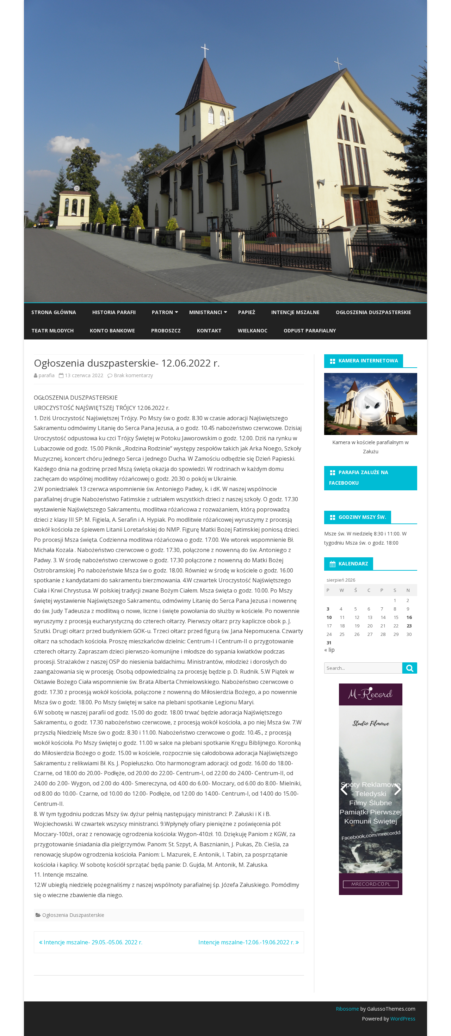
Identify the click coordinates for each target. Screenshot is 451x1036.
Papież (246, 312)
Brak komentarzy (133, 375)
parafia (47, 375)
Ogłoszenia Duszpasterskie (373, 312)
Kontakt (209, 330)
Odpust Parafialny (310, 330)
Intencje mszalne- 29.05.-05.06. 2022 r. (92, 942)
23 (409, 626)
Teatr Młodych (52, 330)
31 (329, 642)
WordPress (402, 1018)
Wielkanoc (252, 330)
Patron (162, 312)
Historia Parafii (114, 312)
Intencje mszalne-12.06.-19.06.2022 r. (247, 942)
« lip (329, 650)
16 (409, 617)
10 (329, 617)
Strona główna (53, 312)
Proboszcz (166, 330)
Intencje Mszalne (295, 312)
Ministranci (205, 312)
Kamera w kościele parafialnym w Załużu (370, 447)
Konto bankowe (112, 330)
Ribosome (347, 1008)
